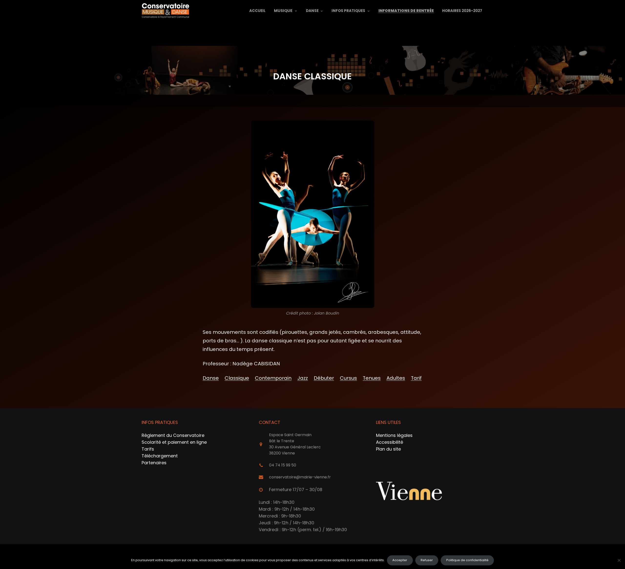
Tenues (372, 378)
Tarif (416, 378)
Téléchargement (160, 456)
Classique (237, 378)
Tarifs (148, 449)
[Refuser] (618, 560)
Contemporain (273, 378)
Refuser (427, 560)
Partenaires (154, 463)
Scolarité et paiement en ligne (174, 442)
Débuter (324, 378)
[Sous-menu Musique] (296, 11)
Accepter (399, 560)
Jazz (302, 378)
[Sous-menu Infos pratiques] (368, 11)
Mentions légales (394, 435)
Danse (211, 378)
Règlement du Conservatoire (173, 435)
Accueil (257, 10)
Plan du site (388, 449)
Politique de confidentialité (467, 560)
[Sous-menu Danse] (322, 11)
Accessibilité (389, 442)
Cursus (348, 378)
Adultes (395, 378)
